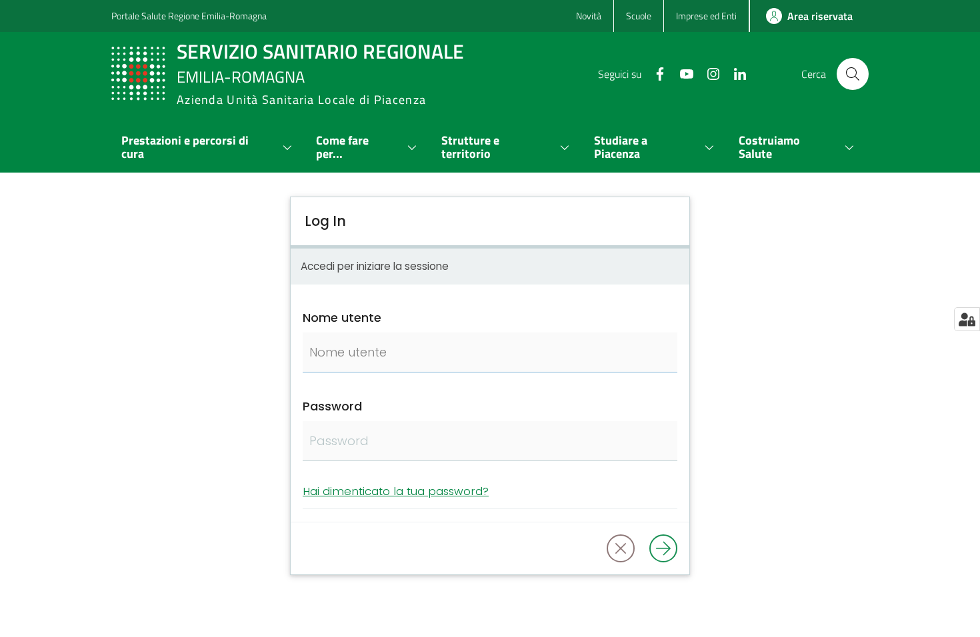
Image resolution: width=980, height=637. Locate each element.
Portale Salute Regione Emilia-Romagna (189, 16)
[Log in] (663, 548)
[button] (853, 74)
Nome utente (342, 317)
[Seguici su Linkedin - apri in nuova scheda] (734, 73)
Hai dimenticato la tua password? (396, 491)
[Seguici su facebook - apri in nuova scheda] (654, 73)
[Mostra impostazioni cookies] (967, 319)
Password (332, 406)
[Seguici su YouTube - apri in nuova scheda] (681, 73)
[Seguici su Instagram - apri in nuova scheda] (708, 73)
